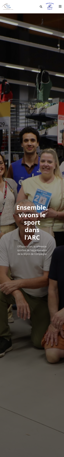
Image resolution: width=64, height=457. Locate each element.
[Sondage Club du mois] (49, 6)
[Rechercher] (41, 7)
